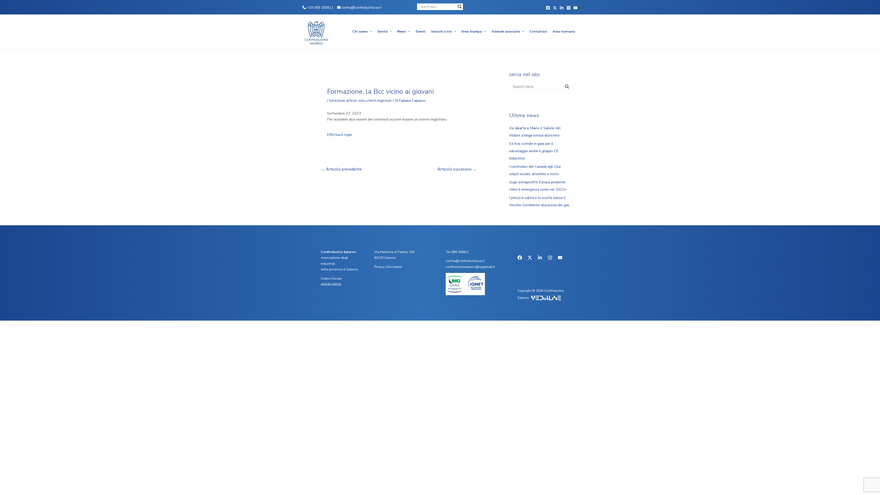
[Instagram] (568, 8)
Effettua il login (339, 134)
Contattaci (538, 31)
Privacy (379, 267)
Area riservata (564, 31)
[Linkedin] (562, 8)
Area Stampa (471, 31)
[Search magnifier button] (459, 6)
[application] (370, 31)
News (401, 31)
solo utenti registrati (375, 100)
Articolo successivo (456, 169)
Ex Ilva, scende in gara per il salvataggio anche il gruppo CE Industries (533, 151)
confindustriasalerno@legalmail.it (470, 267)
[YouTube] (575, 8)
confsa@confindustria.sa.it (361, 7)
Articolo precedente (341, 169)
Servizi (382, 31)
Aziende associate (506, 31)
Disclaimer (394, 267)
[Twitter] (555, 8)
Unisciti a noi (441, 31)
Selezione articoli (343, 100)
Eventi (421, 31)
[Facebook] (548, 8)
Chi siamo (360, 31)
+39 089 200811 (319, 7)
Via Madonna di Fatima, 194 (394, 252)
